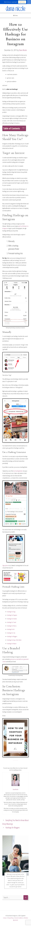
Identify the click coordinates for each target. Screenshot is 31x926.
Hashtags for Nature (11, 644)
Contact (4, 918)
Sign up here (5, 565)
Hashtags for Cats (11, 633)
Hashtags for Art (10, 629)
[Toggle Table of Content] (22, 127)
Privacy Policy (10, 918)
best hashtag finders (18, 471)
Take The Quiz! (22, 2)
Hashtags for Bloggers (12, 636)
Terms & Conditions (18, 918)
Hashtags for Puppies (12, 615)
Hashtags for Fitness (12, 626)
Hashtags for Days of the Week (14, 640)
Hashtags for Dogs (11, 612)
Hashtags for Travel (11, 622)
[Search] (25, 897)
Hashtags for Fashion (12, 619)
